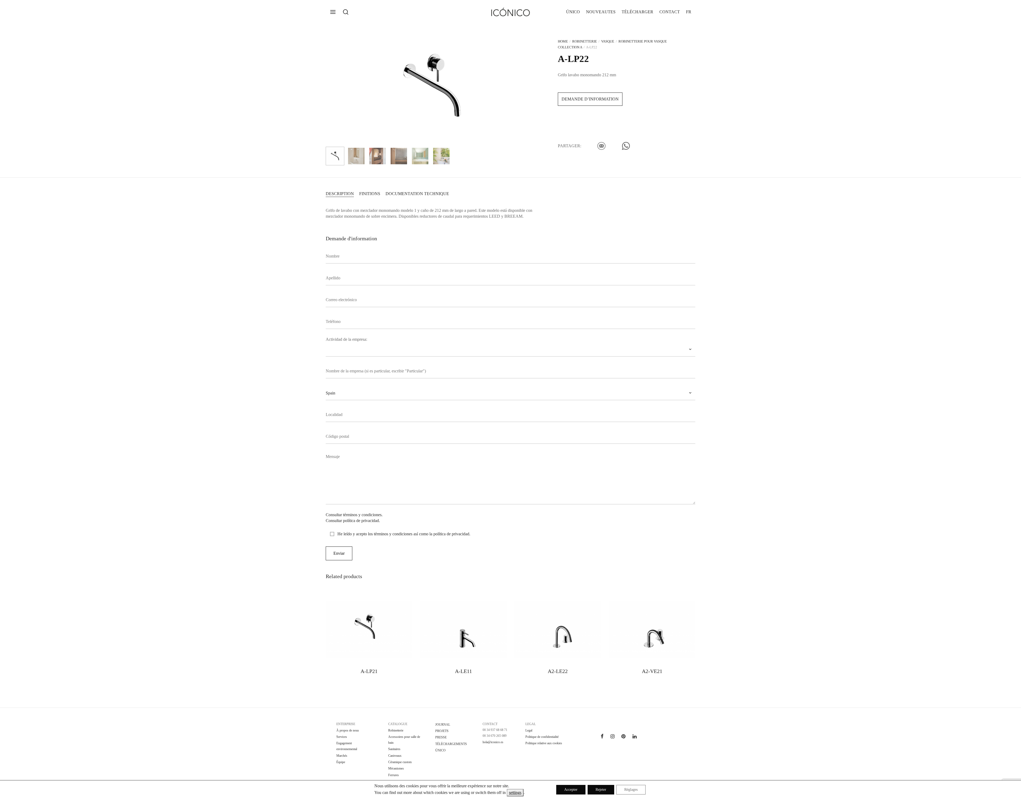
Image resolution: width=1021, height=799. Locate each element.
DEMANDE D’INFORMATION (590, 99)
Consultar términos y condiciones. (354, 514)
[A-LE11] (463, 629)
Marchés (341, 756)
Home (563, 41)
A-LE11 (463, 671)
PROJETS (442, 731)
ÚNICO (573, 12)
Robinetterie (584, 41)
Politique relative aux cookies (543, 743)
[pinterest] (623, 737)
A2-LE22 (558, 671)
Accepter (571, 790)
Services (341, 737)
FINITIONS (369, 193)
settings (515, 792)
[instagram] (612, 737)
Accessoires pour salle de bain (404, 740)
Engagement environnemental (346, 746)
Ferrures (393, 775)
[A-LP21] (369, 629)
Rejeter (601, 790)
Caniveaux (394, 756)
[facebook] (602, 737)
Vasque (607, 41)
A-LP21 (369, 671)
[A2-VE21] (652, 629)
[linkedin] (634, 737)
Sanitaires (394, 749)
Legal (528, 730)
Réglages (631, 790)
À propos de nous (347, 730)
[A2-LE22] (557, 629)
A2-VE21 (652, 671)
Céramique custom (400, 762)
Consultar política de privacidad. (353, 520)
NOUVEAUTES (601, 12)
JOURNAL (442, 724)
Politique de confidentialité (542, 737)
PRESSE (441, 737)
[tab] (340, 193)
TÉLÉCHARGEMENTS (451, 744)
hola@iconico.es (493, 742)
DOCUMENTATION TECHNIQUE (417, 193)
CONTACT (669, 12)
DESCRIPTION (340, 193)
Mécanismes (396, 768)
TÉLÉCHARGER (637, 12)
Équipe (340, 762)
